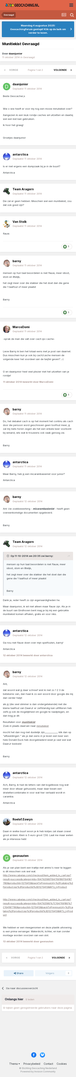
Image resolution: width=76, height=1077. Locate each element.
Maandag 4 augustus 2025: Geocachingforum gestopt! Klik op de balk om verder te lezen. (38, 29)
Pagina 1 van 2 (36, 70)
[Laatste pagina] (71, 70)
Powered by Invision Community (38, 1071)
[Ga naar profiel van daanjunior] (6, 86)
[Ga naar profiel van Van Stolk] (6, 224)
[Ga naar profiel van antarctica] (6, 156)
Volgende (60, 70)
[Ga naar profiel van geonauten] (6, 858)
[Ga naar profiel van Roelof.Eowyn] (6, 821)
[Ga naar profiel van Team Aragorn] (6, 191)
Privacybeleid (31, 1063)
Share (19, 973)
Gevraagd (29, 57)
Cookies (62, 1063)
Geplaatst (27, 88)
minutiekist (43, 725)
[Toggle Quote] (8, 555)
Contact (48, 1063)
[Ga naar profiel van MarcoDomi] (6, 329)
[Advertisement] (38, 1033)
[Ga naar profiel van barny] (6, 263)
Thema (13, 1063)
